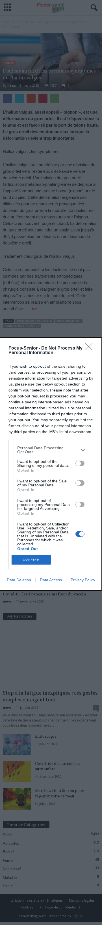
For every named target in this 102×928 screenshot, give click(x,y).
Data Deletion (19, 580)
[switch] (79, 463)
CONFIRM (31, 559)
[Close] (90, 348)
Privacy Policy (83, 580)
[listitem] (50, 450)
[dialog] (51, 464)
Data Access (51, 580)
